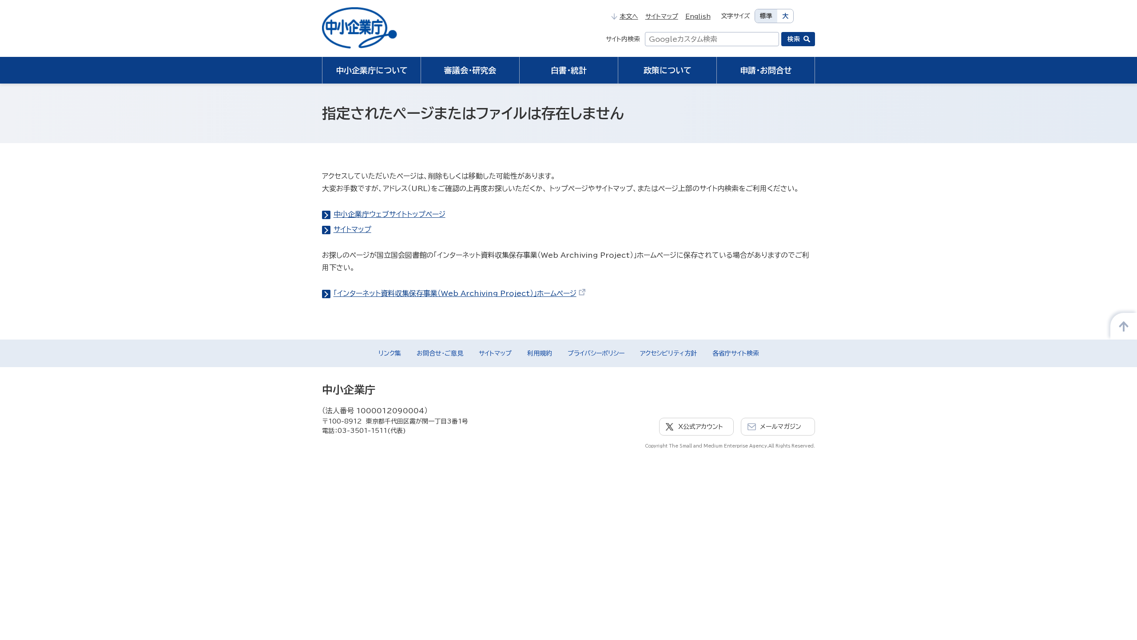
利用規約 (539, 353)
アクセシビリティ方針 (668, 353)
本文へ (629, 16)
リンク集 (389, 353)
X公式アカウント (700, 427)
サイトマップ (661, 16)
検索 (793, 39)
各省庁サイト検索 (735, 353)
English (698, 16)
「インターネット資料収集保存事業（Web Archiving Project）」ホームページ (455, 293)
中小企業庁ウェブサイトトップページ (389, 214)
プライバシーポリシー (596, 353)
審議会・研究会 (470, 70)
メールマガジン (780, 427)
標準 (766, 16)
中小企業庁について (372, 70)
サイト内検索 (623, 39)
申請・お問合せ (766, 70)
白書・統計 (569, 70)
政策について (668, 70)
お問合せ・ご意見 (440, 353)
